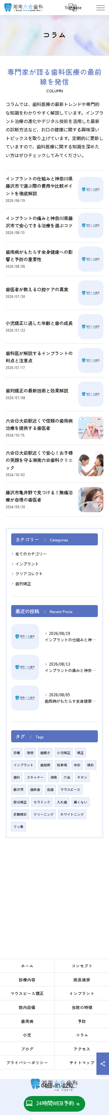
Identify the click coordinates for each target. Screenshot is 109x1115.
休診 (77, 765)
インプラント (27, 564)
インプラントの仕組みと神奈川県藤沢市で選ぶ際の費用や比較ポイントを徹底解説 (39, 186)
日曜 (16, 752)
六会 (67, 777)
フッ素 (18, 826)
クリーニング (44, 814)
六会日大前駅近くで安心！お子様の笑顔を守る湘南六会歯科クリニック (39, 460)
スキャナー (35, 777)
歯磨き (45, 752)
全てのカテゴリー (31, 554)
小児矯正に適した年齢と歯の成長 (39, 323)
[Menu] (100, 7)
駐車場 (62, 765)
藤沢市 (18, 789)
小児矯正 (63, 752)
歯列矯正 (23, 583)
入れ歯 (62, 802)
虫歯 (50, 789)
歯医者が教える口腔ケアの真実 (37, 289)
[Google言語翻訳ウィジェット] (72, 7)
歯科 (16, 777)
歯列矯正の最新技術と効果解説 (37, 390)
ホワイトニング (72, 814)
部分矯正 (20, 802)
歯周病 (45, 765)
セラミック (42, 802)
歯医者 (35, 789)
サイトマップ (81, 1062)
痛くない (80, 802)
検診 (90, 765)
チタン (82, 777)
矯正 (80, 752)
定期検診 (20, 814)
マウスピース (70, 789)
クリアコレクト (29, 573)
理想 (30, 752)
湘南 (53, 777)
